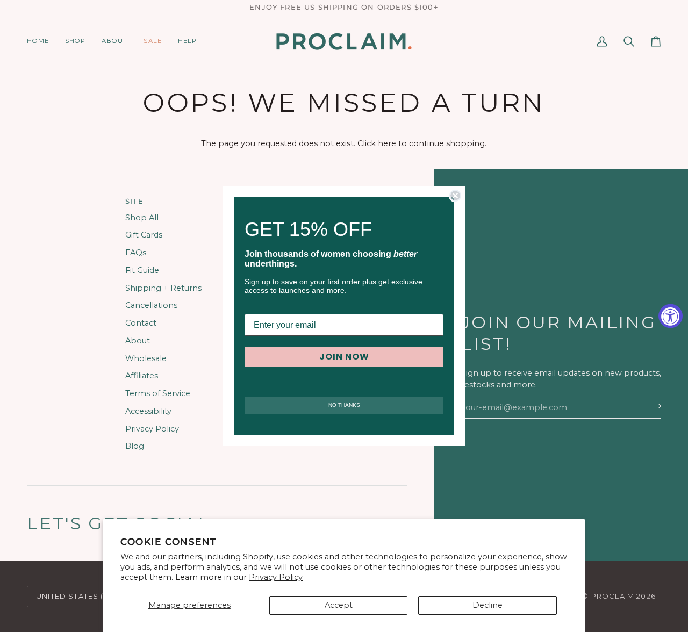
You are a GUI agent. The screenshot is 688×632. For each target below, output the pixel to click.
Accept (339, 605)
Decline (487, 605)
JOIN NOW (344, 356)
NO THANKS (344, 405)
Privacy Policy (276, 577)
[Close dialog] (455, 195)
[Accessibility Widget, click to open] (670, 316)
